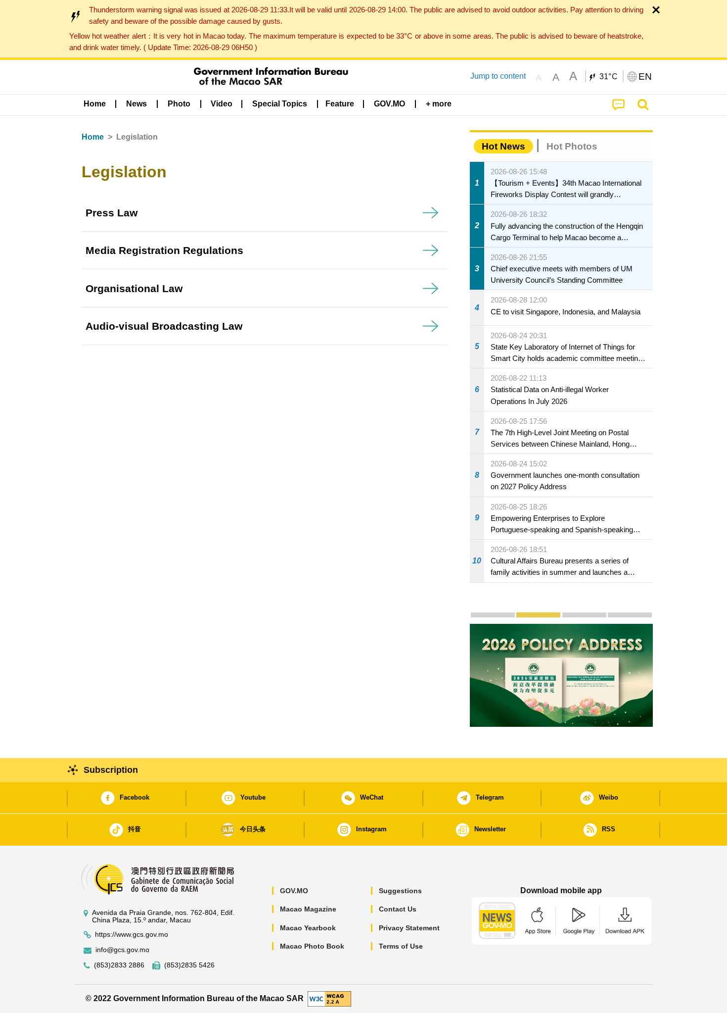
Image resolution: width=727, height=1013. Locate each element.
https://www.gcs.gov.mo (131, 934)
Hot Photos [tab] (571, 146)
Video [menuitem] (221, 104)
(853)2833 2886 (119, 965)
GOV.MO (294, 891)
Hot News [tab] (503, 146)
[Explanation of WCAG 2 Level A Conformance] (329, 998)
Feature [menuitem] (339, 104)
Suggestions (400, 891)
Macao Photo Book (312, 946)
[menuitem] (136, 104)
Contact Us (397, 909)
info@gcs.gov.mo (122, 950)
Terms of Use (401, 946)
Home (93, 137)
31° (608, 77)
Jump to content (498, 76)
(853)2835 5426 (189, 965)
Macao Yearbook (308, 928)
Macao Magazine (308, 909)
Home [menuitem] (95, 104)
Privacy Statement (409, 928)
